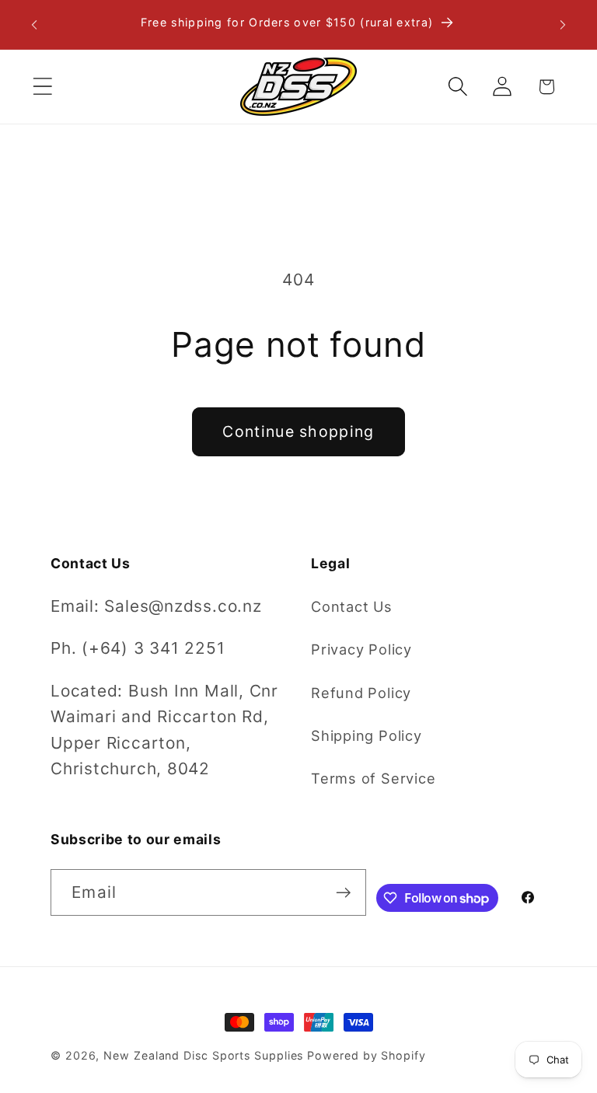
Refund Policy (361, 692)
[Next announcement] (563, 25)
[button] (42, 87)
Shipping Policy (366, 735)
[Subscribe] (343, 893)
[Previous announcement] (34, 25)
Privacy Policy (361, 649)
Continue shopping (298, 431)
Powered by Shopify (366, 1055)
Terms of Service (373, 778)
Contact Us (352, 606)
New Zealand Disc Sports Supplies (203, 1055)
